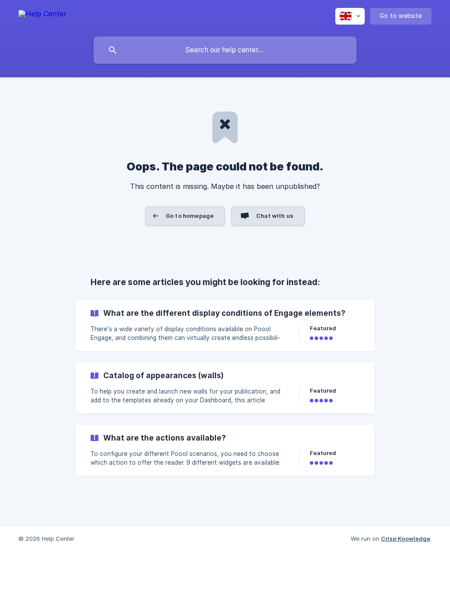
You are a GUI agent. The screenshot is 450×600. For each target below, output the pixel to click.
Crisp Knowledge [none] (405, 538)
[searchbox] (225, 50)
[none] (42, 15)
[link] (225, 325)
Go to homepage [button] (190, 215)
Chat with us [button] (275, 215)
